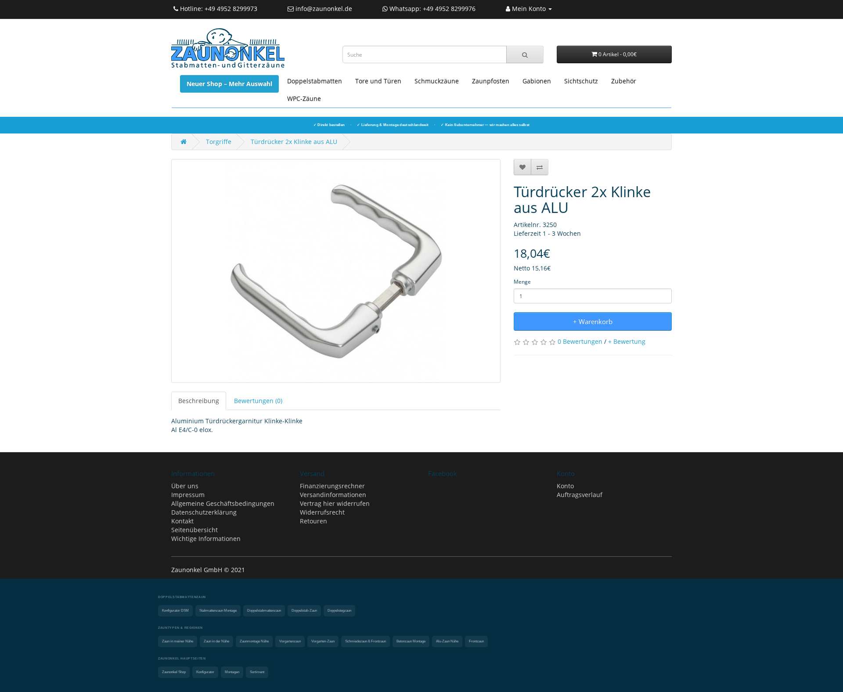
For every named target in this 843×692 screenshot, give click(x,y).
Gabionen (536, 81)
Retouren (313, 521)
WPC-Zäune (304, 98)
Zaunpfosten (490, 81)
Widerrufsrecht (322, 512)
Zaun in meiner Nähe (177, 641)
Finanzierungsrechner (332, 486)
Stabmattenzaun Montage (218, 611)
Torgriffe (218, 141)
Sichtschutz (581, 81)
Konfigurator (205, 672)
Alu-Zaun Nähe (447, 641)
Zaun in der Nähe (216, 641)
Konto (565, 486)
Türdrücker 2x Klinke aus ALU (294, 141)
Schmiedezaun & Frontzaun (365, 641)
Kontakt (182, 521)
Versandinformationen (333, 494)
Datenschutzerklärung (204, 512)
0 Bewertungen (580, 341)
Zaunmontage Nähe (254, 641)
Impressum (188, 494)
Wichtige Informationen (206, 538)
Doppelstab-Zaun (304, 611)
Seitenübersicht (194, 530)
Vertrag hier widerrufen (335, 503)
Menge (522, 281)
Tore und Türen (378, 81)
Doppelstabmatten (314, 81)
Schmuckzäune (436, 81)
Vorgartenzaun (290, 641)
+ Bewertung (626, 341)
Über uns (184, 486)
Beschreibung (198, 400)
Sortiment (257, 672)
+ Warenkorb (592, 321)
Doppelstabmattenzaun (264, 611)
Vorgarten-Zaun (323, 641)
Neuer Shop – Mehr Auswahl (229, 83)
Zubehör (623, 81)
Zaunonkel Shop (174, 672)
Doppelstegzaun (339, 611)
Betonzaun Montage (410, 641)
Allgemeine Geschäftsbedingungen (222, 503)
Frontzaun (476, 641)
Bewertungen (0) (258, 400)
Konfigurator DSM (175, 611)
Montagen (232, 672)
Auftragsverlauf (579, 494)
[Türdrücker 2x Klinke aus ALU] (336, 271)
